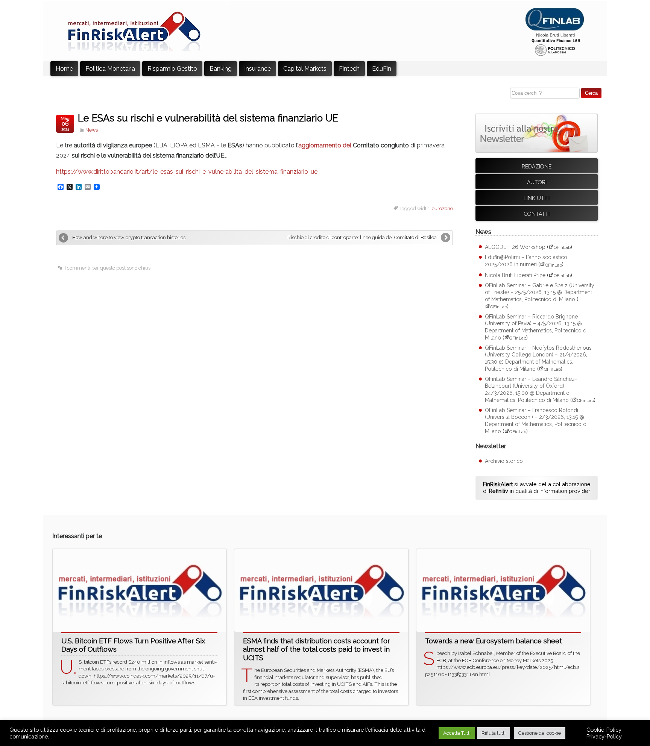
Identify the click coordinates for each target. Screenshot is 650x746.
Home (64, 68)
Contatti (537, 214)
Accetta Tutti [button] (457, 733)
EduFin (381, 68)
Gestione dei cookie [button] (539, 733)
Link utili (537, 198)
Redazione (536, 167)
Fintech (349, 68)
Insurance (257, 68)
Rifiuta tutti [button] (493, 733)
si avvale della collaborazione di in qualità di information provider (537, 487)
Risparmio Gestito (172, 68)
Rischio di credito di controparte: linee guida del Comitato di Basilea (362, 237)
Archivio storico (504, 461)
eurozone (442, 208)
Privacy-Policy (604, 736)
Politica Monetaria (110, 68)
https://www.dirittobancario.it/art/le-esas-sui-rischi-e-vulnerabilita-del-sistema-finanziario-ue (186, 171)
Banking (221, 68)
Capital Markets (305, 68)
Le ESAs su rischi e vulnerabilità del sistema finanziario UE (208, 118)
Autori (537, 182)
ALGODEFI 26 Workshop (515, 247)
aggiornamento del (325, 145)
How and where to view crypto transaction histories (128, 237)
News (91, 130)
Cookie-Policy (603, 729)
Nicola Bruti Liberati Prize (515, 275)
